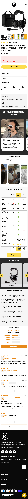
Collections (5, 475)
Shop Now (14, 255)
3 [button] (14, 427)
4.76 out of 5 (17, 331)
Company (4, 479)
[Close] (25, 57)
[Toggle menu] (2, 5)
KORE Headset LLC (13, 489)
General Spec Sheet (5, 83)
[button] (4, 42)
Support (3, 484)
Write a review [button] (14, 346)
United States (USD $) (6, 495)
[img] (4, 356)
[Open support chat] (24, 495)
